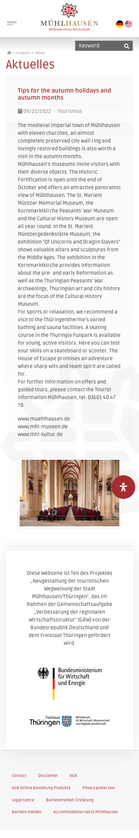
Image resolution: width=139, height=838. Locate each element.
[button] (125, 824)
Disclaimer (48, 775)
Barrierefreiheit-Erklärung (70, 800)
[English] (128, 24)
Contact (19, 775)
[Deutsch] (119, 24)
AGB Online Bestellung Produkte (41, 787)
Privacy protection (98, 787)
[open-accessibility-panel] (123, 487)
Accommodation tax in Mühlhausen (85, 811)
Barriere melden (27, 811)
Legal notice (23, 800)
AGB (73, 775)
